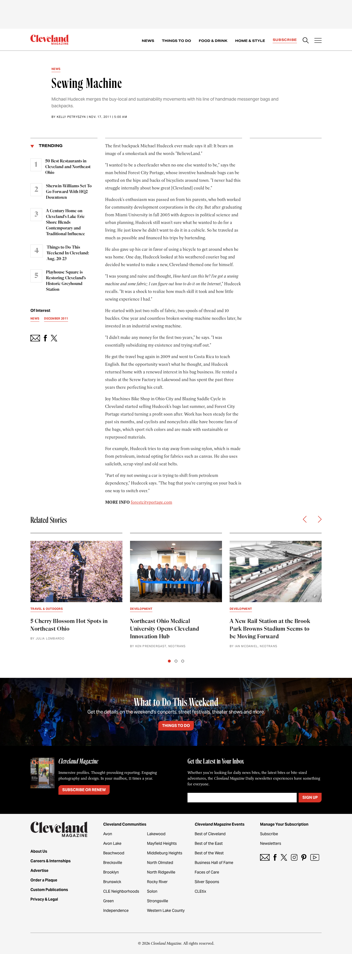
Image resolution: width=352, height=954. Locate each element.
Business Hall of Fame (214, 862)
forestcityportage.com (151, 502)
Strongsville (157, 900)
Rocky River (157, 881)
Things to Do (176, 41)
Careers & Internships (50, 860)
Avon (107, 833)
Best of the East (209, 843)
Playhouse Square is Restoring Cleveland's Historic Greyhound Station (66, 281)
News (148, 41)
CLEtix (200, 891)
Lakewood (156, 833)
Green (108, 900)
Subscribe (285, 40)
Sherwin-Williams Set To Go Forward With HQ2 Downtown (69, 192)
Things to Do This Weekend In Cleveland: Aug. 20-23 (68, 253)
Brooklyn (111, 872)
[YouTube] (314, 857)
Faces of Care (207, 872)
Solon (152, 891)
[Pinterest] (304, 857)
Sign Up (310, 797)
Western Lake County (166, 910)
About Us (38, 851)
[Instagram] (294, 857)
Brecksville (112, 862)
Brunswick (112, 881)
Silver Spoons (207, 881)
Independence (116, 910)
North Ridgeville (161, 872)
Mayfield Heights (162, 843)
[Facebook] (275, 857)
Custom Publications (49, 889)
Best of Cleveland (210, 833)
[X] (284, 857)
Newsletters (270, 843)
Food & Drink (213, 41)
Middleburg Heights (164, 853)
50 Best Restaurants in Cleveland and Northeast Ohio (68, 167)
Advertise (39, 870)
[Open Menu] (318, 41)
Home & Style (250, 41)
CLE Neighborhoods (121, 891)
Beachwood (113, 853)
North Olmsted (160, 862)
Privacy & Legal (44, 899)
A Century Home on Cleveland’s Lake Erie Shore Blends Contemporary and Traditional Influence (65, 222)
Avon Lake (112, 843)
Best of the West (209, 853)
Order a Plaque (43, 880)
